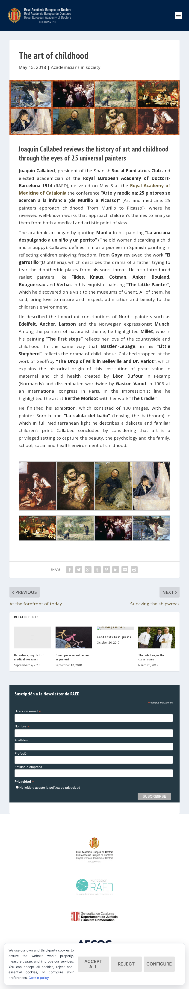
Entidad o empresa (28, 767)
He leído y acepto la (49, 787)
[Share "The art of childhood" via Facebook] (69, 569)
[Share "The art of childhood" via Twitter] (78, 569)
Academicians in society (75, 67)
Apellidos (21, 740)
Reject (126, 964)
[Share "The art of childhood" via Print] (134, 569)
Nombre (22, 726)
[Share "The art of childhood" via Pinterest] (106, 569)
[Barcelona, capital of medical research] (32, 638)
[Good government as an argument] (74, 638)
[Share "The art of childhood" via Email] (125, 569)
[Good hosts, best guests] (115, 628)
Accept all (93, 964)
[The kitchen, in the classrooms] (156, 638)
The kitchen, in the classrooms (151, 657)
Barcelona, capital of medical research (29, 657)
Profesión (21, 753)
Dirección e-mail (28, 711)
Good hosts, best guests (114, 637)
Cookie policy (39, 978)
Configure (159, 964)
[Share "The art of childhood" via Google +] (88, 569)
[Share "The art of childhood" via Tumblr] (97, 569)
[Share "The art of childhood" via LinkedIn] (115, 569)
